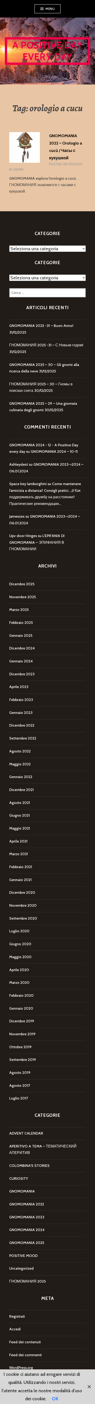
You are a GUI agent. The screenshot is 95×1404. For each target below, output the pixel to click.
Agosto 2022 (20, 751)
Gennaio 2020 (21, 1008)
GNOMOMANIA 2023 (26, 1217)
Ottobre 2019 (20, 1047)
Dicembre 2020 (22, 892)
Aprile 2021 (18, 841)
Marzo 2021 (18, 854)
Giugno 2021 (19, 815)
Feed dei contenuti (25, 1342)
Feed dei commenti (25, 1355)
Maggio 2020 (20, 957)
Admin (18, 169)
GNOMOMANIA (22, 1191)
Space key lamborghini (28, 484)
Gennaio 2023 (21, 712)
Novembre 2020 (23, 905)
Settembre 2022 (22, 738)
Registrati (17, 1316)
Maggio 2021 (19, 828)
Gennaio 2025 (20, 635)
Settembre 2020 (23, 918)
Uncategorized (21, 1268)
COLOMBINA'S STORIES (29, 1165)
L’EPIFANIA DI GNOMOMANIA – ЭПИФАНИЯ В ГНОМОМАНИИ (37, 542)
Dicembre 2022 (21, 725)
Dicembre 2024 (22, 648)
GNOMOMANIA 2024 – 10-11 (54, 451)
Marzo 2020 (19, 982)
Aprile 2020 (19, 970)
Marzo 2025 (19, 609)
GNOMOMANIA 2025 (26, 1243)
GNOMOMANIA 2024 (27, 1230)
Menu (50, 9)
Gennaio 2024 (21, 661)
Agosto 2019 (19, 1072)
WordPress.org (21, 1367)
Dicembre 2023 (22, 674)
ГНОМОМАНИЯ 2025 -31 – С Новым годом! (46, 345)
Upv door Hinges (23, 536)
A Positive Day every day (47, 50)
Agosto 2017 (19, 1085)
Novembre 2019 (22, 1034)
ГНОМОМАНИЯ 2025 (27, 1281)
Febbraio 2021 (20, 867)
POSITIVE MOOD (23, 1255)
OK (55, 1398)
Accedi (15, 1329)
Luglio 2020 (19, 931)
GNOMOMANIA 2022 (26, 1204)
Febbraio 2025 (21, 622)
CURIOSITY (18, 1178)
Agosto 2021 (19, 802)
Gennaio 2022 (20, 777)
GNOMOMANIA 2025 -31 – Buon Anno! (41, 325)
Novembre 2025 (22, 597)
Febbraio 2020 (21, 995)
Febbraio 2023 (21, 699)
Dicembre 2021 (21, 790)
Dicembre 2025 (21, 584)
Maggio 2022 (20, 764)
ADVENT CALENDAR (26, 1133)
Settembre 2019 (22, 1059)
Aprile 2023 (18, 687)
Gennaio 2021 (20, 880)
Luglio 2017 (18, 1098)
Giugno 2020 (20, 944)
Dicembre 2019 (21, 1021)
